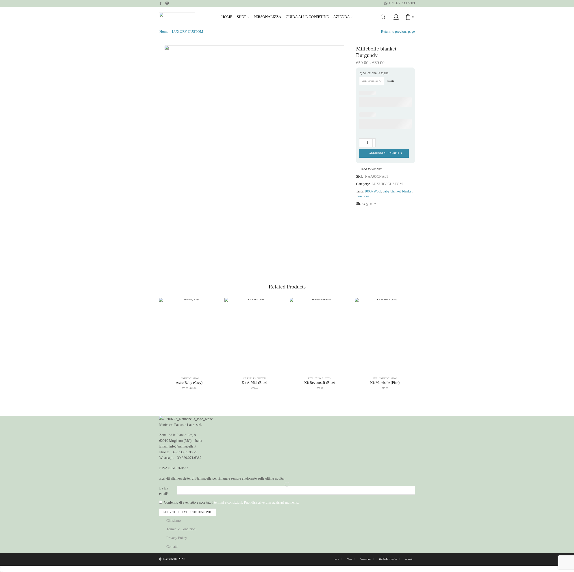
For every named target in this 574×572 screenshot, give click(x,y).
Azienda (341, 17)
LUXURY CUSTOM (187, 31)
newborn (363, 196)
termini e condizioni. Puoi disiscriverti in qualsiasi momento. (256, 502)
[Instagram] (167, 3)
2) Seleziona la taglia (374, 73)
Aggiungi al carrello (385, 153)
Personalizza (267, 17)
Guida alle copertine (307, 17)
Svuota (390, 81)
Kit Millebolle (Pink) (385, 382)
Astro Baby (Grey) (189, 382)
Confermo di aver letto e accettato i (231, 502)
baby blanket (392, 191)
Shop (241, 17)
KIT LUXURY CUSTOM (254, 378)
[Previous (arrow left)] (0, 571)
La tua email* (164, 491)
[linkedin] (374, 203)
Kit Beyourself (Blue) (319, 382)
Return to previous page (398, 31)
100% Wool (372, 191)
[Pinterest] (371, 203)
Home (226, 17)
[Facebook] (160, 3)
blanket (407, 191)
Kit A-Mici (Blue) (254, 382)
